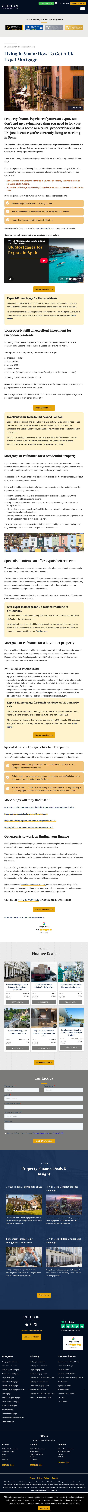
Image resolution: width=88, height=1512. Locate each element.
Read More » (17, 1002)
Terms (32, 1478)
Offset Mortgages (8, 1421)
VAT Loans (61, 1397)
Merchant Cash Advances (66, 1394)
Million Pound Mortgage (10, 1374)
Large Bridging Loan (37, 1370)
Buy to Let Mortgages (9, 1405)
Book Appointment (77, 3)
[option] (14, 27)
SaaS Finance (63, 1402)
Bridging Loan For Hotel (38, 1389)
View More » (44, 1295)
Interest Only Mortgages (10, 1386)
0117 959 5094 (8, 1465)
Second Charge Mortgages (11, 1397)
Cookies (55, 1478)
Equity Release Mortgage (10, 1402)
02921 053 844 (36, 1465)
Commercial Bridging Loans (39, 1386)
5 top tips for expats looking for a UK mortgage (26, 814)
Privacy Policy (43, 1478)
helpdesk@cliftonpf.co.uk (31, 1330)
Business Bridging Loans (38, 1374)
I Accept (43, 1508)
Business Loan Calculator (66, 1374)
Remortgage (6, 1394)
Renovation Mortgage (9, 1413)
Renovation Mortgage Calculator (13, 1417)
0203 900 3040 (63, 1462)
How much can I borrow (10, 1366)
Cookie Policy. (74, 1503)
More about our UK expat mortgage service (24, 917)
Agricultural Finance (64, 1386)
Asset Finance (63, 1382)
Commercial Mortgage (65, 1366)
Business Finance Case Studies (68, 1362)
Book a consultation (31, 1337)
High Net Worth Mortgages (11, 1370)
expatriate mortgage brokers (33, 885)
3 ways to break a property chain (24, 1186)
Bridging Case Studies (37, 1362)
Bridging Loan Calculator (38, 1366)
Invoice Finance (63, 1389)
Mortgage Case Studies (10, 1362)
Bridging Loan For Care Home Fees (42, 1394)
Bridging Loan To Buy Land (39, 1382)
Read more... (12, 1228)
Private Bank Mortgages (10, 1382)
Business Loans (63, 1370)
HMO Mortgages (7, 1409)
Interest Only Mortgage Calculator (13, 1389)
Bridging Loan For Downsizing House (42, 1378)
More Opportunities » (44, 1062)
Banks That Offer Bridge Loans (40, 1397)
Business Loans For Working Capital (70, 1378)
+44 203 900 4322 (28, 900)
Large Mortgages (8, 1378)
